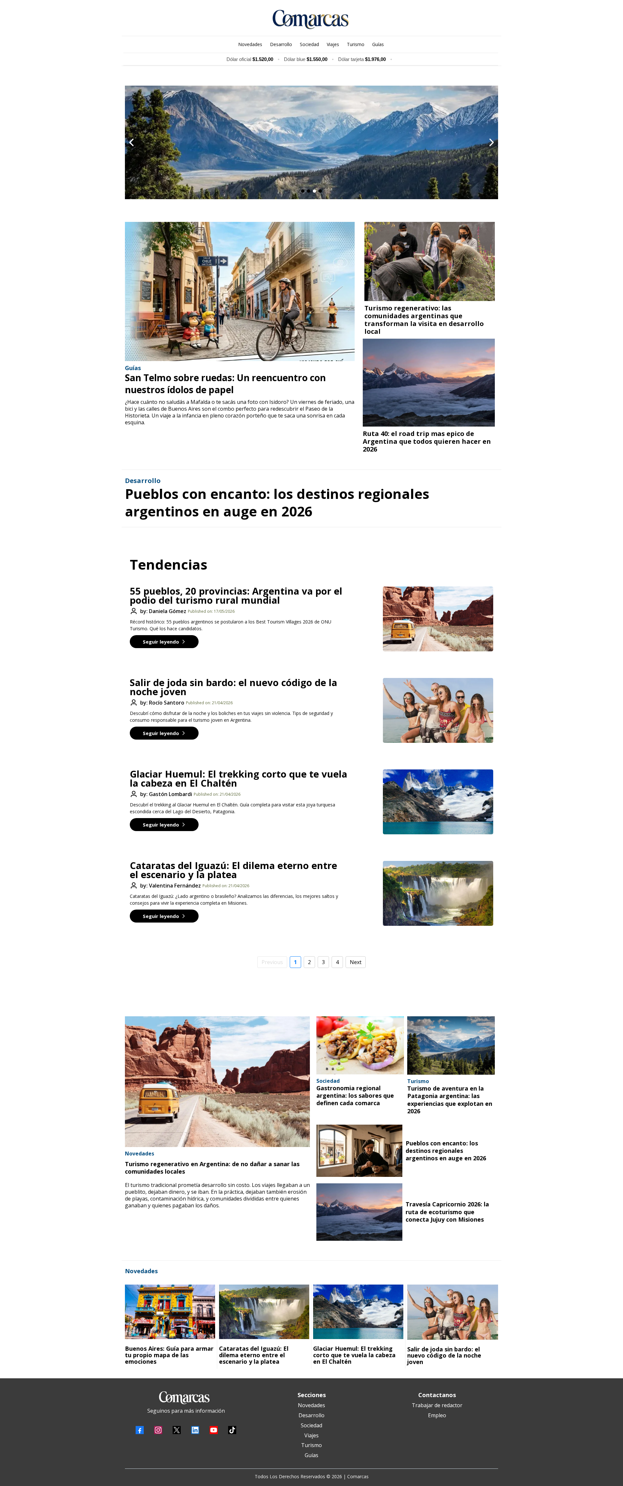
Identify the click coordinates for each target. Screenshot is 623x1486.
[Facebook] (139, 1430)
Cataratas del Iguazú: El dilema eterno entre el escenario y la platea (233, 870)
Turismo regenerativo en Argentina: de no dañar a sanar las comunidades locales (212, 1167)
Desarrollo (311, 1415)
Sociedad (311, 1425)
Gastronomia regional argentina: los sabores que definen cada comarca (355, 1095)
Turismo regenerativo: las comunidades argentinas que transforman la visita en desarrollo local (424, 320)
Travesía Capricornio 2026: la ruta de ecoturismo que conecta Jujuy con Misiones (447, 1211)
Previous (272, 962)
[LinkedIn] (195, 1430)
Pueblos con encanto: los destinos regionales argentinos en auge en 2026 (277, 502)
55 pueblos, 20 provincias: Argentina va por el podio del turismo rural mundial (236, 595)
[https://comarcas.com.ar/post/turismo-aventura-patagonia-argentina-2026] (451, 1045)
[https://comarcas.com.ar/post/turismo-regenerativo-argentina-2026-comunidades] (217, 1081)
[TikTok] (232, 1430)
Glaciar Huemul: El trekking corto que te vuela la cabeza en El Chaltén (238, 778)
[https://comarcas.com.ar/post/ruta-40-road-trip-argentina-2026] (429, 383)
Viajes (311, 1435)
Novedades (311, 1405)
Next (355, 962)
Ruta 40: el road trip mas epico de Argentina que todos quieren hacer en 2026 (427, 441)
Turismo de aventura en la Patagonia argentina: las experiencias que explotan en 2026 (449, 1099)
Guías (311, 1455)
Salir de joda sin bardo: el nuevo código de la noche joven (233, 687)
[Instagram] (158, 1430)
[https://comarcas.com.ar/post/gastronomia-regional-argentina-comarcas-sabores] (360, 1045)
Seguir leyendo (161, 641)
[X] (176, 1430)
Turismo (311, 1445)
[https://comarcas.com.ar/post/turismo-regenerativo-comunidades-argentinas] (429, 261)
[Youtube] (213, 1430)
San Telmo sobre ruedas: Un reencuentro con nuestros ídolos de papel (225, 383)
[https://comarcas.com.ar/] (311, 19)
